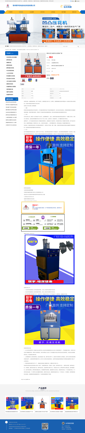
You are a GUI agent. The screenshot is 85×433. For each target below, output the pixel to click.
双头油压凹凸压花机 (10, 78)
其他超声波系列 (9, 94)
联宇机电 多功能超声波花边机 (11, 104)
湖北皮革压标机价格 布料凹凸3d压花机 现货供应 (52, 411)
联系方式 (74, 12)
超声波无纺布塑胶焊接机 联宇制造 (12, 114)
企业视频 (32, 12)
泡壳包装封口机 (9, 89)
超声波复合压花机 (10, 67)
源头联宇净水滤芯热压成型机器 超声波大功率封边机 (12, 102)
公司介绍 (42, 12)
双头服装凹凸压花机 (10, 75)
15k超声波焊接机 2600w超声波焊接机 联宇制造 (12, 117)
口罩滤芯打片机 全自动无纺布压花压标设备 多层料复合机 (12, 125)
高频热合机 (8, 62)
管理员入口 (24, 428)
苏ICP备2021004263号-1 (21, 424)
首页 (10, 49)
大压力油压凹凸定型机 (21, 49)
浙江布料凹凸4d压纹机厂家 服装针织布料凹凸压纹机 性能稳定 (40, 411)
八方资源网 (16, 428)
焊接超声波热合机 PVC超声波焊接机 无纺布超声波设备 (12, 122)
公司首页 (10, 12)
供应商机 (21, 12)
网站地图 (28, 428)
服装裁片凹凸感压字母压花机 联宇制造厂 (66, 411)
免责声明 (20, 428)
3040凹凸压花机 (9, 73)
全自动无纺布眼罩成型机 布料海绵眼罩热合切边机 (12, 112)
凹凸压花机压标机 (10, 70)
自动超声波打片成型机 (11, 86)
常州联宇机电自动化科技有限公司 (15, 426)
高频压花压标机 (9, 83)
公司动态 (53, 12)
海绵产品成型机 (9, 91)
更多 (17, 99)
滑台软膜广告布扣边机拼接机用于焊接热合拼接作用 (12, 107)
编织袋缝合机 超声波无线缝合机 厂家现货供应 (12, 109)
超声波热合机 (9, 59)
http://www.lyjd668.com (25, 379)
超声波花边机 (9, 65)
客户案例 (64, 12)
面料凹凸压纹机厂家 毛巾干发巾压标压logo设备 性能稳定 (24, 411)
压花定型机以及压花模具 (11, 57)
